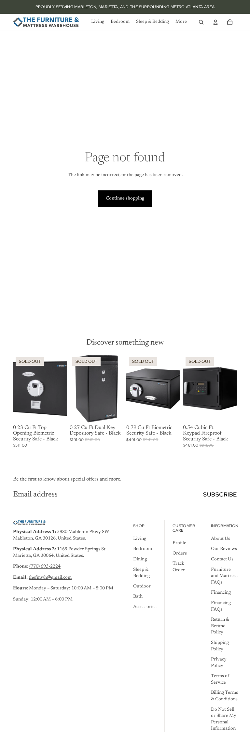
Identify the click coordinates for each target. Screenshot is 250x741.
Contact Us (222, 559)
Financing (221, 592)
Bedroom (142, 549)
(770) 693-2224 (45, 566)
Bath (138, 596)
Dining (140, 559)
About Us (220, 539)
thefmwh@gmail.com (50, 577)
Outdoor (142, 586)
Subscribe (220, 494)
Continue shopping (125, 198)
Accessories (145, 607)
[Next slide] (62, 388)
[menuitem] (97, 22)
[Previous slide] (18, 388)
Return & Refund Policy (220, 626)
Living (139, 539)
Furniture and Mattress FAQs (224, 576)
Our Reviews (224, 549)
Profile (179, 543)
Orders (180, 553)
